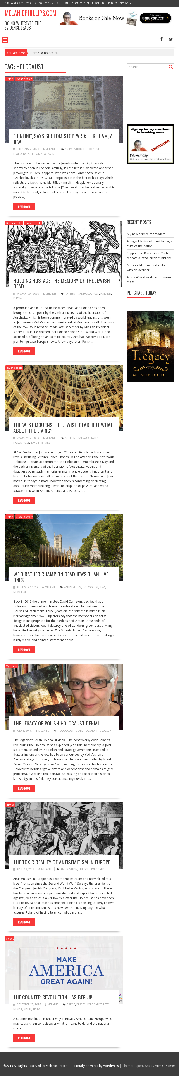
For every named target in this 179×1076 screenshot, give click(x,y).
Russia (17, 298)
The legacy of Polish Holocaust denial (56, 723)
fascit (80, 1004)
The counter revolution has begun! (52, 997)
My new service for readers (146, 234)
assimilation (73, 149)
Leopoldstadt (23, 154)
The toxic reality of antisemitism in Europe (61, 862)
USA (58, 3)
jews (102, 587)
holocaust (91, 149)
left (106, 1004)
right (27, 1009)
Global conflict (80, 3)
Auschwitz (90, 438)
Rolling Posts (109, 3)
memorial (19, 592)
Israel (66, 3)
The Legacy (103, 730)
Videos (38, 3)
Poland (105, 293)
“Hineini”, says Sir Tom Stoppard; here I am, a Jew (63, 138)
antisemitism (73, 293)
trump (37, 1009)
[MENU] (5, 40)
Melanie (51, 149)
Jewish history (40, 443)
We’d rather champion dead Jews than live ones (60, 577)
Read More (24, 206)
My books (11, 666)
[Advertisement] (153, 97)
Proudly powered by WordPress (96, 1066)
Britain (49, 3)
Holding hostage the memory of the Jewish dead (61, 283)
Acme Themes (165, 1066)
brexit (71, 1004)
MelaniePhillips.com (31, 13)
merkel (17, 1009)
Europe (95, 3)
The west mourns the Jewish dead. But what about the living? (63, 427)
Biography (125, 3)
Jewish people (24, 78)
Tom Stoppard (44, 154)
